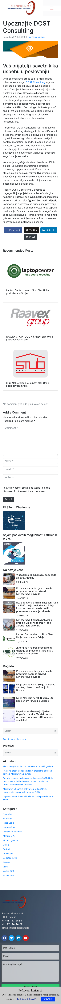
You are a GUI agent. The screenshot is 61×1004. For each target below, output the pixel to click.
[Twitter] (12, 938)
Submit (9, 499)
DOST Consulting (35, 82)
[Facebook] (4, 938)
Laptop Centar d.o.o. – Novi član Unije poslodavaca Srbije (34, 636)
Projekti (6, 849)
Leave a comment (36, 37)
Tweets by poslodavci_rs (15, 739)
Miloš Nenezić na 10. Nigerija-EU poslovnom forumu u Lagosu (34, 699)
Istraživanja (8, 822)
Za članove (8, 875)
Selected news (10, 858)
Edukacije (7, 818)
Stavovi (6, 862)
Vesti (5, 866)
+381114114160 (14, 924)
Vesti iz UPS (9, 871)
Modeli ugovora (10, 840)
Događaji (7, 814)
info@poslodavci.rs (19, 927)
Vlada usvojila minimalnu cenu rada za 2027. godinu (36, 576)
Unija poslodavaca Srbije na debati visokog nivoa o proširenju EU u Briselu (35, 687)
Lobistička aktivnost (12, 831)
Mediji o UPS (9, 836)
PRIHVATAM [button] (47, 999)
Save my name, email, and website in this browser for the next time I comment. (27, 489)
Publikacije (8, 853)
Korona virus (9, 827)
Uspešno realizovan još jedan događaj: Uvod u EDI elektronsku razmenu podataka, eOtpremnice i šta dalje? (35, 716)
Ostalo (6, 844)
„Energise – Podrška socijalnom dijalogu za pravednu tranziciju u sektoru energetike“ (34, 650)
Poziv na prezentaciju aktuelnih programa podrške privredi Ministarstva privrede (34, 591)
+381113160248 (14, 920)
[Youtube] (26, 938)
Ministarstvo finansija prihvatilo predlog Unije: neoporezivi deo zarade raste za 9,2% (34, 622)
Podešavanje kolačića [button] (27, 999)
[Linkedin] (19, 938)
